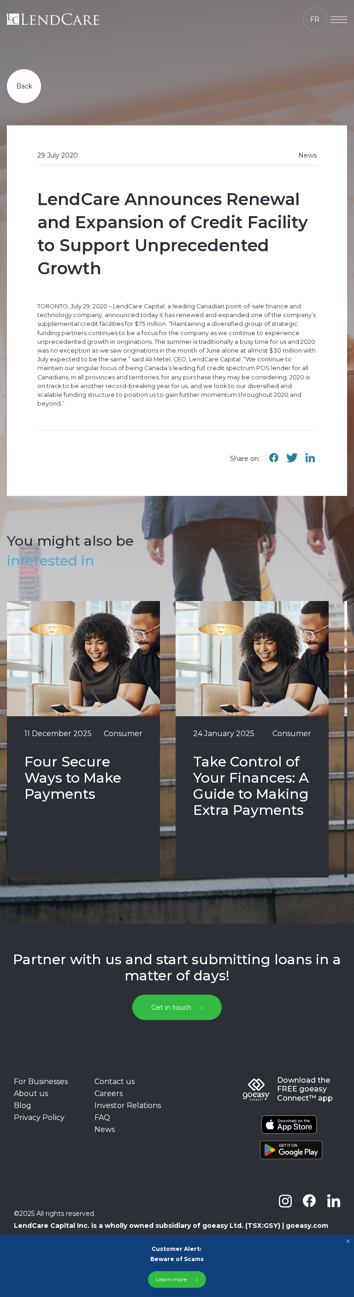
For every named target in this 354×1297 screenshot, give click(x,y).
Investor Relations (127, 1105)
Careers (108, 1093)
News (104, 1129)
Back (24, 86)
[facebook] (309, 1201)
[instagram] (285, 1201)
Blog (22, 1105)
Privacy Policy (39, 1117)
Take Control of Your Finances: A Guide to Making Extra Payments (251, 786)
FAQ (102, 1117)
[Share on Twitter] (292, 462)
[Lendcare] (53, 19)
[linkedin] (333, 1201)
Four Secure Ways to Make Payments (72, 778)
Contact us (114, 1081)
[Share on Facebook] (273, 462)
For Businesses (41, 1081)
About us (31, 1093)
